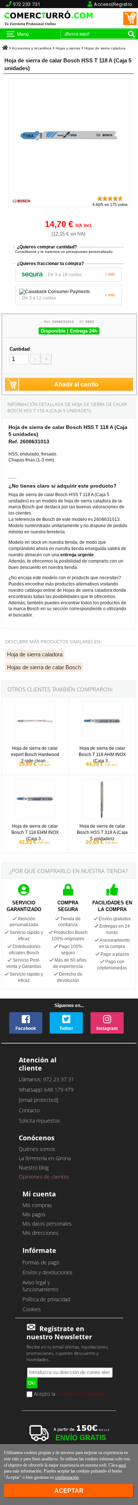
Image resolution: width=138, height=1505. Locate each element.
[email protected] (38, 1099)
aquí (122, 1465)
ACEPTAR (69, 1491)
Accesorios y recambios (32, 48)
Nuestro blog (34, 1167)
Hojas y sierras (68, 48)
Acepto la (68, 1394)
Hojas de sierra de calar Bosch (44, 667)
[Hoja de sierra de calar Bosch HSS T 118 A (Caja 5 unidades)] (69, 191)
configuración (67, 1477)
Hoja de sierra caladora (35, 654)
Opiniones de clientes (44, 1176)
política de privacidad (81, 1393)
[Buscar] (131, 34)
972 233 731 (26, 4)
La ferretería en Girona (45, 1158)
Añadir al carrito (76, 384)
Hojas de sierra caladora (104, 48)
